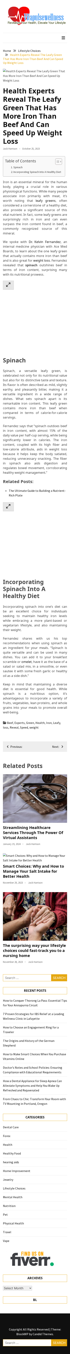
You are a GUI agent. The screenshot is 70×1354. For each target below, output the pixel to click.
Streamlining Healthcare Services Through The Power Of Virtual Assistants (33, 832)
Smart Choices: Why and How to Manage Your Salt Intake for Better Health (33, 871)
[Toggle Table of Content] (56, 161)
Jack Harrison (10, 148)
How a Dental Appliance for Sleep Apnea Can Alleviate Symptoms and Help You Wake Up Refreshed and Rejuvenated (32, 1085)
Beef (10, 723)
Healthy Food (12, 1153)
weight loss (41, 260)
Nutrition (9, 1206)
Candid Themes (43, 1334)
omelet (26, 662)
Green (30, 723)
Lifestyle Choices (14, 1188)
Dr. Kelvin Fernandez (45, 242)
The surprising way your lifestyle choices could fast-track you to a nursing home (34, 950)
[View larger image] (8, 285)
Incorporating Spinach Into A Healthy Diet (37, 172)
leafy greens (46, 201)
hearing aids (11, 1162)
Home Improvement (16, 1171)
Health (40, 723)
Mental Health (12, 1197)
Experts (19, 723)
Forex (6, 1136)
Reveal (14, 727)
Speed (24, 727)
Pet (5, 1214)
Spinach (18, 167)
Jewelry (8, 1180)
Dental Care (11, 1127)
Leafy (56, 723)
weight (34, 727)
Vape (6, 1241)
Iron (49, 723)
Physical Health (13, 1223)
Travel (7, 1232)
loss (5, 727)
